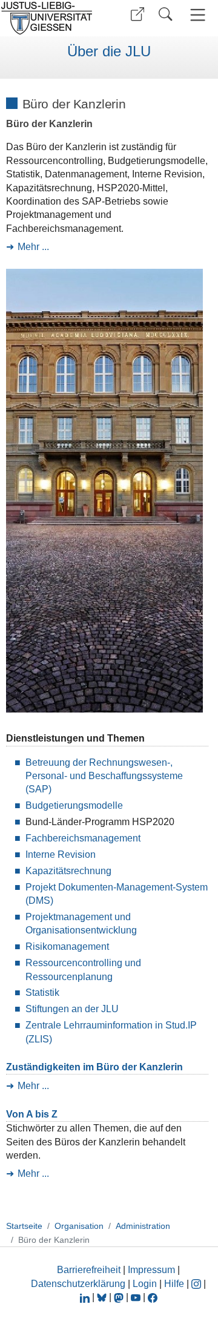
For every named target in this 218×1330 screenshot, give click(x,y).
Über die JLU (109, 51)
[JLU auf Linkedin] (86, 1297)
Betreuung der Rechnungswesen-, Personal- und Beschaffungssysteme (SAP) (104, 776)
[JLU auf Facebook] (152, 1297)
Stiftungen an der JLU (72, 1009)
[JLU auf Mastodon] (120, 1297)
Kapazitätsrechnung (68, 871)
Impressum (151, 1270)
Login (146, 1284)
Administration (143, 1226)
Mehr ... (33, 247)
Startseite (24, 1226)
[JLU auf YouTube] (135, 1297)
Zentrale (44, 1025)
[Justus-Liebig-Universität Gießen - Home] (50, 18)
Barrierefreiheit (89, 1270)
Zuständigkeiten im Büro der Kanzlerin (94, 1067)
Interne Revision (60, 854)
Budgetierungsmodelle (74, 805)
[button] (137, 14)
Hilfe (174, 1284)
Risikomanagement (67, 946)
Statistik (42, 992)
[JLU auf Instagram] (197, 1284)
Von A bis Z (32, 1114)
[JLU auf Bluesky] (103, 1297)
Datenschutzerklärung (78, 1284)
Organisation (79, 1226)
